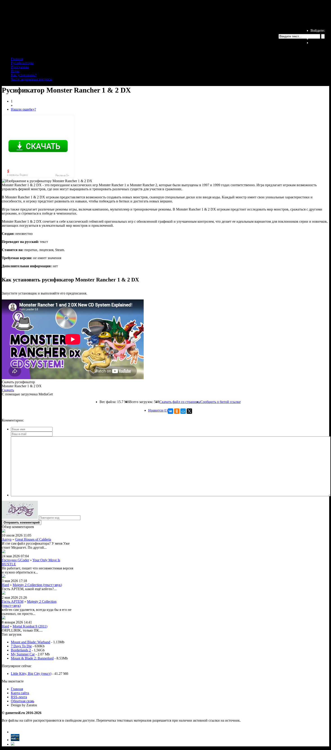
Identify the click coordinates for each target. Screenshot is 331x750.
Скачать (8, 390)
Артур (6, 539)
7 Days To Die (21, 646)
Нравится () (158, 410)
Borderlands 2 (21, 650)
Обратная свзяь (22, 701)
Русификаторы (22, 63)
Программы (20, 67)
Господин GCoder (15, 560)
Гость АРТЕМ (12, 601)
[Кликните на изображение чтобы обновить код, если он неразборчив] (20, 517)
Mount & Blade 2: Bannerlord (32, 658)
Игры (15, 71)
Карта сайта (20, 693)
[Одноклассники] (176, 411)
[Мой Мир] (183, 411)
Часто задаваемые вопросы (31, 79)
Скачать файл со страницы (179, 402)
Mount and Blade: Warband (30, 642)
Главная (17, 59)
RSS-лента (19, 697)
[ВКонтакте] (170, 411)
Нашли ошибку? (23, 109)
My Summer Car (23, 654)
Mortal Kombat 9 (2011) (30, 626)
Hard (5, 585)
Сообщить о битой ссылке (220, 402)
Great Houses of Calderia (33, 539)
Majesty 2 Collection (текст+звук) (37, 585)
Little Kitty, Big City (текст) (31, 673)
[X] (189, 411)
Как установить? (23, 75)
